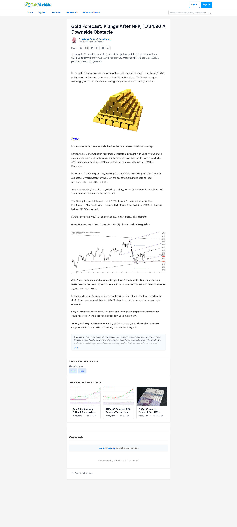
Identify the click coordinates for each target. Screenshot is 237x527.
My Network (72, 12)
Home (30, 12)
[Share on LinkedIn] (92, 48)
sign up (111, 448)
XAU (82, 371)
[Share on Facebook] (97, 48)
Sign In (194, 5)
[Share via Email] (103, 48)
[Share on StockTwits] (86, 48)
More (76, 348)
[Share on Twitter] (81, 48)
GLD (73, 371)
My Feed (43, 12)
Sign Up (206, 5)
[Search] (209, 12)
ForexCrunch (104, 39)
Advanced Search (91, 12)
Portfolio (56, 12)
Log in (102, 448)
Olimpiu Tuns (88, 39)
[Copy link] (108, 48)
